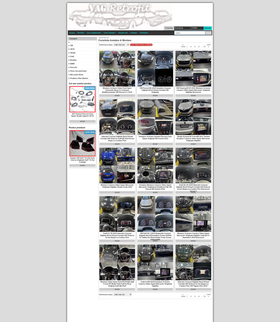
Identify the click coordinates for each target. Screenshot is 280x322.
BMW (72, 64)
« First (183, 45)
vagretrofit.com (103, 38)
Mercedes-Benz (76, 75)
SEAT (72, 49)
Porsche (73, 67)
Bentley (73, 60)
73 (204, 47)
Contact (133, 33)
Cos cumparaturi (94, 33)
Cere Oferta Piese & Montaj (141, 45)
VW (71, 45)
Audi (72, 56)
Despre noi (122, 33)
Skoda (72, 53)
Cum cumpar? (110, 33)
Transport (144, 33)
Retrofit (81, 33)
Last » (208, 45)
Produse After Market (79, 78)
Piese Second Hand (78, 71)
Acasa (72, 33)
